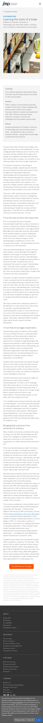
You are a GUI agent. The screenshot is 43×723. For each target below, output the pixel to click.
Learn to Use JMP (10, 664)
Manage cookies (20, 720)
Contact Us (8, 692)
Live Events (8, 639)
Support (7, 671)
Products (7, 620)
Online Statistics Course (12, 643)
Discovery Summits (11, 669)
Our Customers (9, 641)
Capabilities (8, 623)
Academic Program (10, 628)
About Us (8, 682)
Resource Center (10, 648)
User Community (10, 662)
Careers (7, 690)
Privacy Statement (17, 702)
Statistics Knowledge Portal (13, 646)
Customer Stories (11, 11)
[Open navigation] (40, 4)
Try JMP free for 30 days (22, 566)
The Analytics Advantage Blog (14, 685)
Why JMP (8, 618)
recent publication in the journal (24, 514)
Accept (38, 720)
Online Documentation (12, 667)
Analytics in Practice (11, 651)
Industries (8, 625)
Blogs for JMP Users (11, 687)
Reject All (30, 720)
